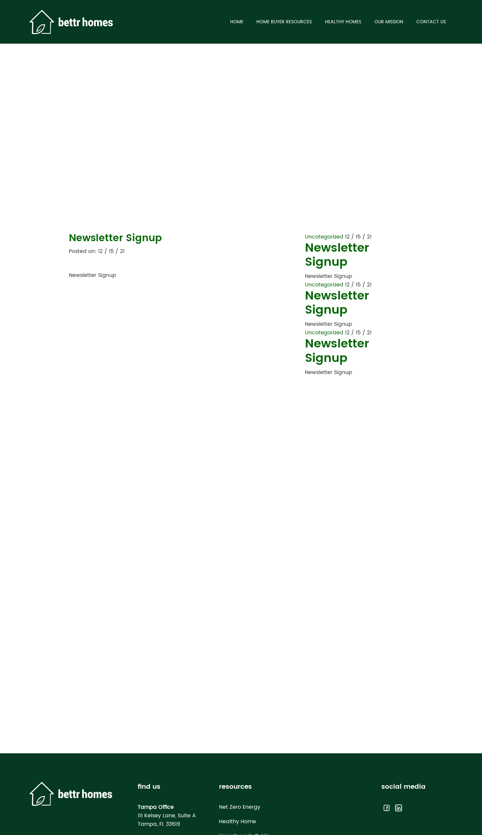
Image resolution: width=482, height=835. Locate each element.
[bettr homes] (71, 21)
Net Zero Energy (239, 807)
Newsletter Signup (337, 255)
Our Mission (388, 22)
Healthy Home (237, 821)
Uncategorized (324, 237)
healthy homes (343, 22)
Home (236, 22)
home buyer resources (284, 22)
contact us (431, 22)
